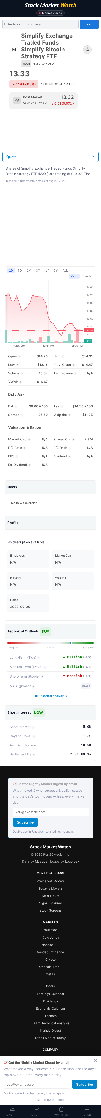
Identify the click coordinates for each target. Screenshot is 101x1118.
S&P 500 (50, 930)
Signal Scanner (50, 903)
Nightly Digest (50, 1030)
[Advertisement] (50, 134)
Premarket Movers (51, 881)
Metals (51, 974)
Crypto (50, 959)
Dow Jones (50, 937)
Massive (41, 861)
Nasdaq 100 (51, 945)
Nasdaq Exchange (50, 952)
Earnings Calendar (50, 994)
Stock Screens (50, 910)
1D (11, 270)
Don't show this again (50, 1099)
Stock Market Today (50, 1038)
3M (38, 270)
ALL (65, 270)
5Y (56, 270)
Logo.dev (72, 861)
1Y (47, 270)
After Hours (50, 896)
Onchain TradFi (50, 967)
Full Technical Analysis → (51, 696)
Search (89, 24)
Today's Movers (50, 888)
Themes (50, 1016)
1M (29, 270)
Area (74, 276)
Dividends (50, 1001)
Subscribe (25, 822)
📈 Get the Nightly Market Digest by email (45, 784)
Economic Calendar (50, 1008)
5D (20, 270)
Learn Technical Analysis (50, 1023)
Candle (87, 276)
